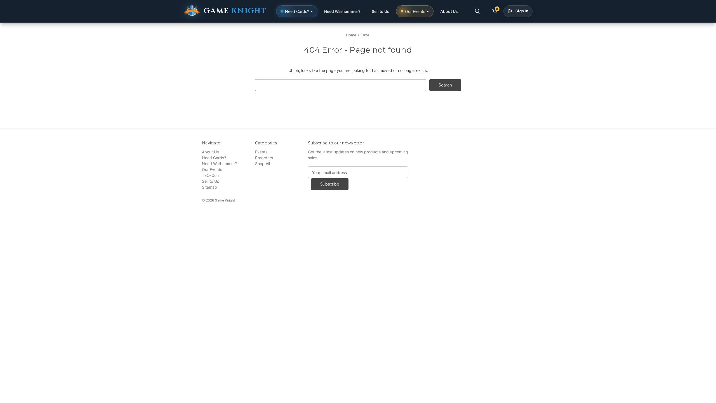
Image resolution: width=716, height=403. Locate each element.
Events (261, 151)
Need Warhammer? (342, 11)
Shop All (262, 163)
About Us (449, 11)
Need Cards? (214, 157)
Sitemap (209, 187)
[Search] (477, 11)
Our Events (212, 169)
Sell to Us (380, 11)
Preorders (264, 157)
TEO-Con (210, 175)
